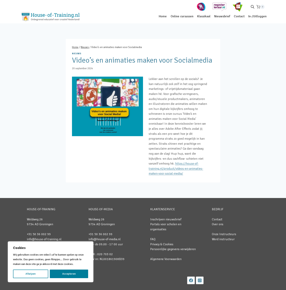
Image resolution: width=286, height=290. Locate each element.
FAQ (152, 239)
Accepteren (69, 273)
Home (163, 16)
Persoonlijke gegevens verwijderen (173, 249)
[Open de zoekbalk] (252, 7)
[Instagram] (200, 280)
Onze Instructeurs (224, 234)
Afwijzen (30, 273)
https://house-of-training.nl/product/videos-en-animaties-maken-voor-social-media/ (176, 168)
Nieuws (76, 53)
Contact (239, 16)
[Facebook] (191, 280)
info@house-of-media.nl (105, 239)
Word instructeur (223, 239)
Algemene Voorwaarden (166, 259)
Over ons (217, 224)
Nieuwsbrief (222, 16)
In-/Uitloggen (257, 16)
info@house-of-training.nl (44, 239)
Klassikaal (204, 16)
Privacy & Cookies (161, 244)
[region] (50, 261)
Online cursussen (182, 16)
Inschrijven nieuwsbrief (165, 219)
